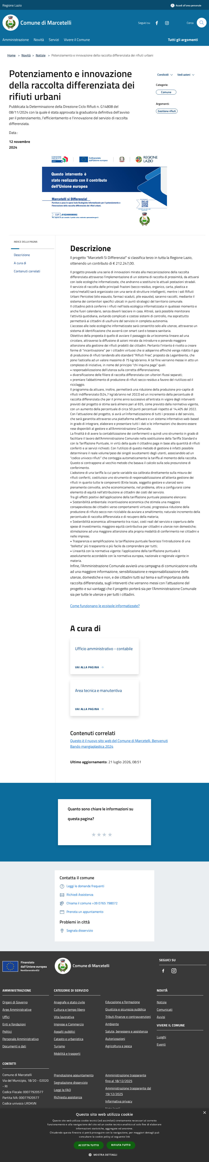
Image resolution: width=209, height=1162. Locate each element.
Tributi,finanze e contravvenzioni (128, 1016)
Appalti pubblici (64, 1031)
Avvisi (161, 1016)
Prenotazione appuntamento (73, 1075)
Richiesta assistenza (68, 1097)
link (128, 1136)
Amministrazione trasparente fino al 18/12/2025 (125, 1078)
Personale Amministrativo (20, 1038)
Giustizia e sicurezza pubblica (125, 1009)
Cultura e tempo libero (69, 1009)
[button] (104, 1154)
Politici (7, 1031)
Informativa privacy (118, 1101)
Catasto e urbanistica (68, 1038)
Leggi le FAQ (62, 1089)
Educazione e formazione (122, 1002)
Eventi (161, 1044)
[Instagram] (165, 22)
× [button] (204, 1112)
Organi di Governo (15, 1002)
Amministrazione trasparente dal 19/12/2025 (128, 1091)
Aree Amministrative (16, 1009)
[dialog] (104, 1135)
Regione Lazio (12, 5)
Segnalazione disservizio (71, 1082)
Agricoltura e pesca (118, 1046)
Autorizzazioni (115, 1038)
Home (11, 55)
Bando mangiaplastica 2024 (91, 746)
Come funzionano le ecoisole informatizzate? (105, 606)
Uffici (6, 1016)
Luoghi (161, 1037)
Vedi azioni (184, 74)
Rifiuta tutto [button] (121, 1145)
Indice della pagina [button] (25, 242)
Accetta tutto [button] (88, 1145)
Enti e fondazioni (14, 1024)
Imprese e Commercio (69, 1024)
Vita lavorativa (64, 1016)
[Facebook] (155, 22)
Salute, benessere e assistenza (126, 1031)
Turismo (59, 1046)
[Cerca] (202, 23)
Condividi (163, 74)
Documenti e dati (14, 1046)
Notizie (41, 55)
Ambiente (112, 1024)
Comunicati (164, 1009)
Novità (26, 55)
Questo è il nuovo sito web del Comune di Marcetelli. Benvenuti (119, 740)
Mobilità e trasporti (67, 1053)
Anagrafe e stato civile (69, 1002)
